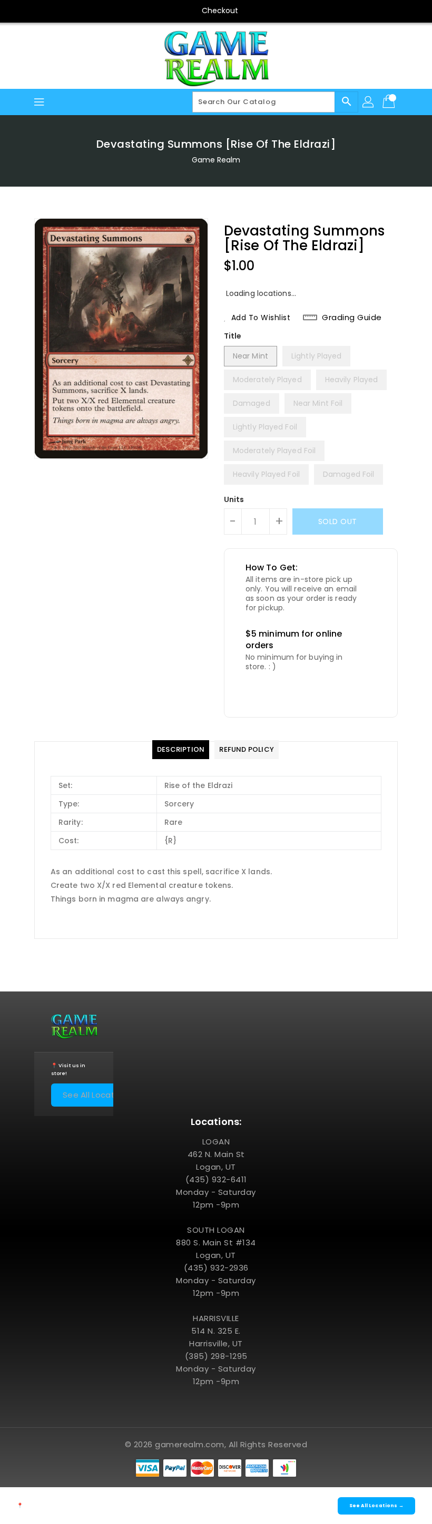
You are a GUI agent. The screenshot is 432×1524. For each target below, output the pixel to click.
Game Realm (216, 160)
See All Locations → (102, 1094)
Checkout (220, 10)
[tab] (180, 749)
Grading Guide (352, 317)
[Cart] (389, 101)
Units (234, 499)
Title (233, 336)
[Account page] (368, 101)
